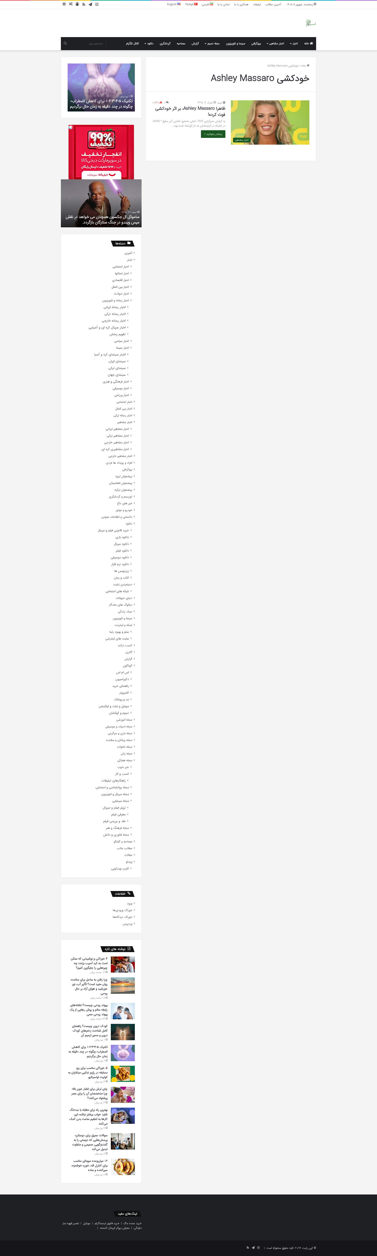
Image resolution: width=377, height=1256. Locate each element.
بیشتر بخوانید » (213, 134)
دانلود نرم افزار (120, 564)
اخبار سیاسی (121, 341)
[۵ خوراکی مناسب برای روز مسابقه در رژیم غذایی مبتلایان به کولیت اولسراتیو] (123, 1074)
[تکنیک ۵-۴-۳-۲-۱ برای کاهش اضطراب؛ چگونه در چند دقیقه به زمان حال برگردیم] (123, 1053)
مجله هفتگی (124, 760)
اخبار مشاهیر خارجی (116, 442)
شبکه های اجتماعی (117, 591)
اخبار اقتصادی (120, 280)
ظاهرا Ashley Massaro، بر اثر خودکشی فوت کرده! (190, 111)
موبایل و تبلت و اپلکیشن (114, 706)
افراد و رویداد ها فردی (119, 463)
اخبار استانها (122, 273)
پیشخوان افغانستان (120, 483)
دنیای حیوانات (124, 598)
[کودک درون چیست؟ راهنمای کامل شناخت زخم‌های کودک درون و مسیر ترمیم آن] (123, 1032)
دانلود (150, 43)
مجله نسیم (213, 43)
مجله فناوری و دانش (116, 835)
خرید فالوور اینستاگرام (107, 1223)
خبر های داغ (124, 503)
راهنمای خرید (120, 686)
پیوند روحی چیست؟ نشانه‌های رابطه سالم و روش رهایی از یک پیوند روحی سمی (89, 1010)
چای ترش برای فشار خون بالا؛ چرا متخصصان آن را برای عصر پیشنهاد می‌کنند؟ (89, 1093)
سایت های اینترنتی (117, 638)
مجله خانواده (124, 747)
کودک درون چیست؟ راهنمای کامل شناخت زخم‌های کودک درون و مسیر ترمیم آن (90, 1031)
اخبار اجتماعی (121, 266)
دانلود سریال (121, 544)
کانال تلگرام (132, 43)
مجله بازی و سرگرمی (120, 733)
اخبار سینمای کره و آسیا (110, 354)
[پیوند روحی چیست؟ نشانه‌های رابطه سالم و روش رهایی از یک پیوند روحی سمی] (123, 1011)
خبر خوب (123, 767)
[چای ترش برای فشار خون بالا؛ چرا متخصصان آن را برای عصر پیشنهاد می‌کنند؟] (123, 1095)
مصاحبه (181, 43)
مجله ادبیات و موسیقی (118, 726)
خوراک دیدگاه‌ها (122, 917)
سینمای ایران (117, 361)
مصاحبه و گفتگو (123, 841)
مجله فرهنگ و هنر (117, 828)
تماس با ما (224, 4)
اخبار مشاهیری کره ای (115, 449)
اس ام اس (122, 672)
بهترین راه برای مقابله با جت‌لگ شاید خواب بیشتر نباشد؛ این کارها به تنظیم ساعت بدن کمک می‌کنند (88, 1116)
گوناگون (127, 665)
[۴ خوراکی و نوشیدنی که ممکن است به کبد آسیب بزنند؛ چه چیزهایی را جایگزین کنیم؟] (123, 964)
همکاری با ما (241, 4)
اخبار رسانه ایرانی (115, 307)
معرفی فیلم (118, 814)
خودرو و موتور (124, 510)
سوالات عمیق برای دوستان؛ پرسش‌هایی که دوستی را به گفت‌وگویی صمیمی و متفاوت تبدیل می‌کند (90, 1142)
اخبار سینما (122, 348)
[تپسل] (71, 127)
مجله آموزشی (124, 720)
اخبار (295, 43)
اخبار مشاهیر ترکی (118, 436)
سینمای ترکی (117, 368)
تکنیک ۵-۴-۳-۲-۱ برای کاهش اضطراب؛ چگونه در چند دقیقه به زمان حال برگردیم (101, 104)
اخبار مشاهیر (276, 43)
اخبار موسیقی (121, 388)
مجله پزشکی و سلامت (119, 740)
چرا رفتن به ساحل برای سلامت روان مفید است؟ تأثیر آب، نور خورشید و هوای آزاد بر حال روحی (89, 986)
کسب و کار (122, 774)
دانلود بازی (122, 537)
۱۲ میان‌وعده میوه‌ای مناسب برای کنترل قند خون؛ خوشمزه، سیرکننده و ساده (89, 1165)
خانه (307, 43)
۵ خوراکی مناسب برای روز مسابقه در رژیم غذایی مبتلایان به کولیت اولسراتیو (88, 1073)
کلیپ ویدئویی (120, 868)
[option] (101, 87)
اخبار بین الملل (120, 287)
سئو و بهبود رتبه (119, 632)
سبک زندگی (125, 611)
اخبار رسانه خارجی (114, 321)
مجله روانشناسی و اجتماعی (112, 787)
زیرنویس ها (121, 571)
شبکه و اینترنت (123, 625)
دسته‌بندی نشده (122, 584)
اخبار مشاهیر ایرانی (117, 429)
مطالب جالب (124, 848)
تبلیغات (257, 4)
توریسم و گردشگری (120, 496)
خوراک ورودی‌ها (122, 910)
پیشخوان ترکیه (123, 490)
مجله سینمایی (120, 801)
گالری (128, 652)
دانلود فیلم (122, 550)
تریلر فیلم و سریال (114, 807)
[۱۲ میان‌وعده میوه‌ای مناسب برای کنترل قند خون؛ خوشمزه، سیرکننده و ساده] (123, 1167)
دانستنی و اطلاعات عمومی (116, 517)
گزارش (195, 43)
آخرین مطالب (273, 4)
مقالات (128, 855)
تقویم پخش (118, 334)
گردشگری (165, 43)
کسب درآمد (125, 645)
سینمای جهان (117, 375)
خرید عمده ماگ (132, 1223)
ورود (129, 903)
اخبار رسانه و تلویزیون (115, 300)
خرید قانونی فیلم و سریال (113, 530)
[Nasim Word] (310, 23)
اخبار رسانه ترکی (115, 314)
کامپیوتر (124, 693)
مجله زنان (126, 753)
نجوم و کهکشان (119, 713)
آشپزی (128, 253)
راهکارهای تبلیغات (113, 780)
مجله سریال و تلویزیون (115, 794)
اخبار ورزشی (121, 395)
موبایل (87, 1223)
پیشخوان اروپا (124, 476)
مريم (220, 103)
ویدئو (129, 862)
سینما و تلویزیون (235, 43)
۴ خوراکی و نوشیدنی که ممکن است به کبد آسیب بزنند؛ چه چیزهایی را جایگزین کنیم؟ (89, 963)
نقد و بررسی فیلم (114, 821)
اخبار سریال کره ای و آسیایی (107, 327)
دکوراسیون (122, 679)
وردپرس (127, 924)
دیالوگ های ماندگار (120, 605)
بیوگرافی (256, 43)
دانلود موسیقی (120, 557)
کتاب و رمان (121, 578)
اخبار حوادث (121, 293)
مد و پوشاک (121, 699)
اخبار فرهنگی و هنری (116, 381)
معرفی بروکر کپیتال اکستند (115, 1228)
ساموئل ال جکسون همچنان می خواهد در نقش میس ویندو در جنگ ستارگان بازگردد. (102, 219)
